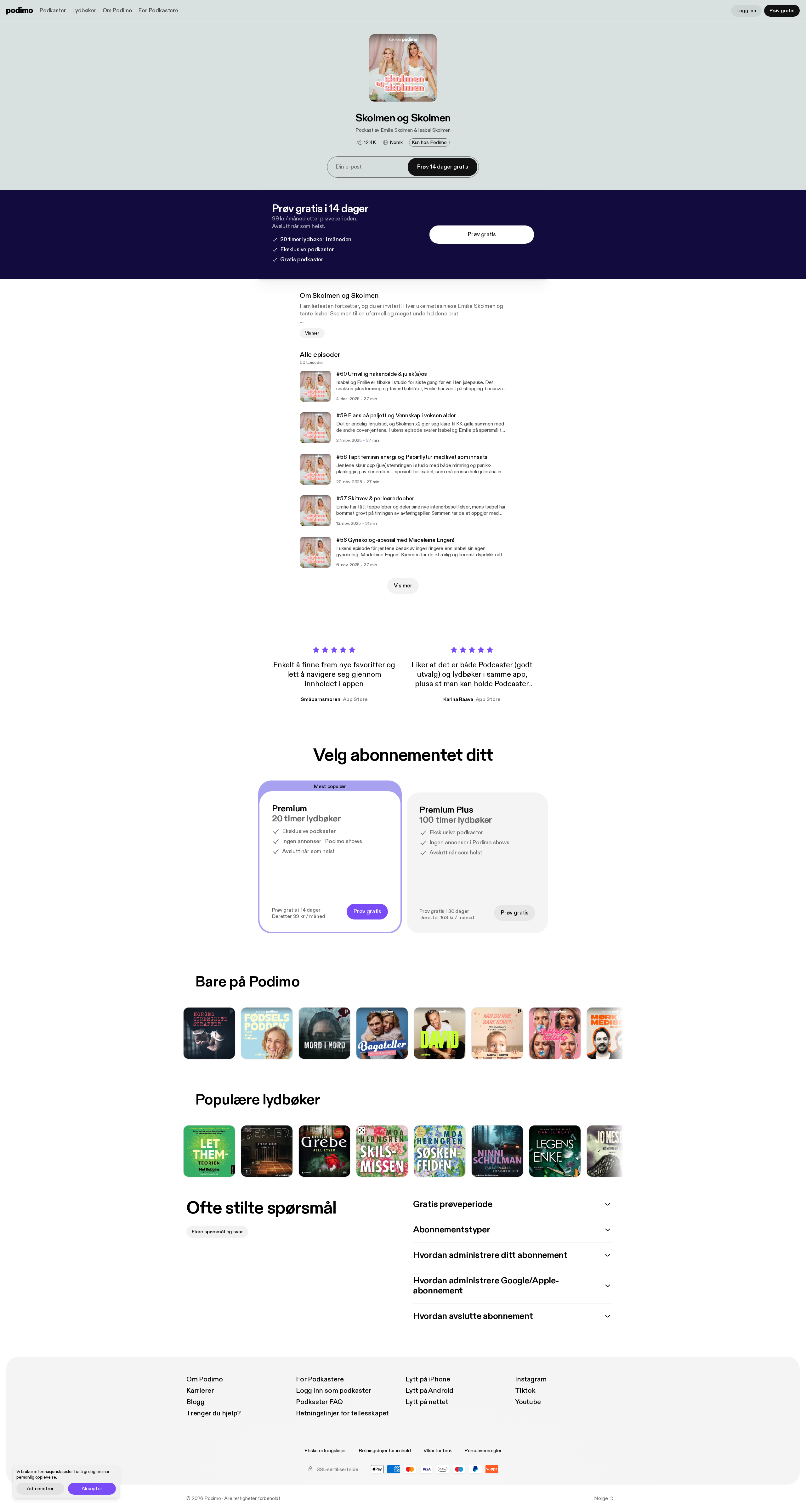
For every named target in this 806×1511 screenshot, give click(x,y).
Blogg (195, 1401)
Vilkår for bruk (437, 1450)
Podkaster (52, 10)
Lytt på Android (429, 1390)
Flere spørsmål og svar (217, 1232)
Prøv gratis (781, 11)
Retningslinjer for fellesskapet (342, 1413)
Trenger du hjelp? (213, 1413)
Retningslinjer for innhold (385, 1450)
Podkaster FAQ (319, 1401)
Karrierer (200, 1390)
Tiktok (525, 1390)
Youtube (528, 1401)
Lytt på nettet (427, 1401)
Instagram (531, 1379)
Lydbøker (84, 10)
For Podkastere (158, 10)
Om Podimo (117, 10)
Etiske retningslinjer (325, 1450)
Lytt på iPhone (428, 1379)
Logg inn (746, 11)
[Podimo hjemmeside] (19, 10)
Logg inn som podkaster (333, 1390)
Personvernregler (482, 1450)
